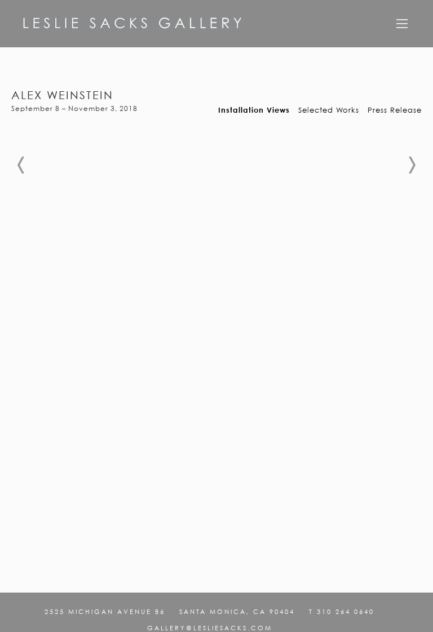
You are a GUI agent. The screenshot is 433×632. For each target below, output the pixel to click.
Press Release (395, 110)
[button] (21, 165)
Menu (402, 27)
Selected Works (328, 110)
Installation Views (254, 110)
